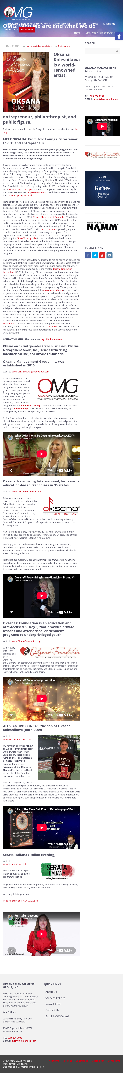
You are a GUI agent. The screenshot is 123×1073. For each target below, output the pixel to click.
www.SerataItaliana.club (15, 864)
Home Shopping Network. (19, 195)
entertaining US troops (20, 189)
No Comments (64, 46)
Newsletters (47, 46)
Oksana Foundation (53, 290)
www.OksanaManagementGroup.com (30, 371)
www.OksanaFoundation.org (26, 641)
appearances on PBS (38, 192)
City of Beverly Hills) (27, 238)
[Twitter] (95, 255)
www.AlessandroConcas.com (17, 739)
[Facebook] (88, 255)
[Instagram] (109, 255)
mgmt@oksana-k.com (52, 339)
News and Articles (33, 46)
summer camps (49, 229)
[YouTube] (102, 255)
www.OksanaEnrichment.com (26, 491)
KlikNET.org (38, 1066)
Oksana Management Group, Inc (49, 217)
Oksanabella (51, 326)
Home (77, 32)
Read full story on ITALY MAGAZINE (20, 900)
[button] (119, 36)
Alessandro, (9, 323)
